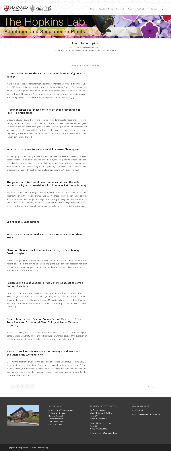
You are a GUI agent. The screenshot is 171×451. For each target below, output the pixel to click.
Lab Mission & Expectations (23, 221)
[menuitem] (93, 9)
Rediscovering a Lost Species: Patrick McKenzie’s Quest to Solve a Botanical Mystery (45, 284)
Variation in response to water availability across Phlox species (44, 149)
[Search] (161, 9)
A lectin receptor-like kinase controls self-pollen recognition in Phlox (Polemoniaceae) (43, 111)
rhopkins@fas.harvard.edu (106, 433)
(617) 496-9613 (101, 429)
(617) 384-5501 (101, 418)
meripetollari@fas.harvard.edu (149, 414)
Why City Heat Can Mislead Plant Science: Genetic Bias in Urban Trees (44, 236)
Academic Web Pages (41, 448)
